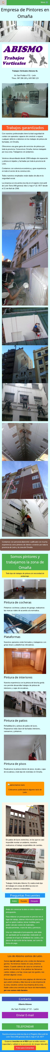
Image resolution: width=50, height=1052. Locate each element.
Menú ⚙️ (44, 2)
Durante (24, 901)
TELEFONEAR (25, 1026)
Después (34, 901)
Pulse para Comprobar (25, 1048)
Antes (14, 901)
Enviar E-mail (25, 1015)
